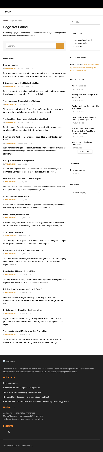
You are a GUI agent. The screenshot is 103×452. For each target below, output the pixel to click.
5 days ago (75, 173)
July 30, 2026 (22, 164)
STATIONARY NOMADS (13, 232)
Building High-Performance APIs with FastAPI (22, 289)
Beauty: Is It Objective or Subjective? (18, 160)
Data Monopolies (10, 65)
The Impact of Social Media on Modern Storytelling (25, 331)
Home (5, 21)
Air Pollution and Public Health (16, 196)
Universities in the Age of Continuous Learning (23, 250)
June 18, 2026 (22, 293)
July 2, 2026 (22, 254)
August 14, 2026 (23, 104)
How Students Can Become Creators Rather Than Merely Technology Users (84, 130)
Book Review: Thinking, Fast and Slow (19, 271)
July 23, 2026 (22, 182)
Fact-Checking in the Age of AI (16, 214)
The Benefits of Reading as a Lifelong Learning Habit (25, 119)
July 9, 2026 (22, 218)
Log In (8, 12)
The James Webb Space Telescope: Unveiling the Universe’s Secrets (84, 67)
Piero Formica (10, 104)
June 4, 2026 (22, 334)
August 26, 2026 (23, 68)
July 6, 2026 (22, 236)
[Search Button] (60, 46)
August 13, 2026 (23, 122)
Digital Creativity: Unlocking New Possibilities (22, 310)
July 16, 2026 (22, 200)
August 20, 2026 (23, 86)
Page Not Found (16, 21)
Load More (85, 151)
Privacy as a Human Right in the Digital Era (21, 83)
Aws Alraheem (10, 68)
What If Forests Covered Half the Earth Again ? (22, 178)
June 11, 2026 (22, 314)
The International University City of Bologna (21, 101)
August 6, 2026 (23, 143)
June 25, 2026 (22, 275)
